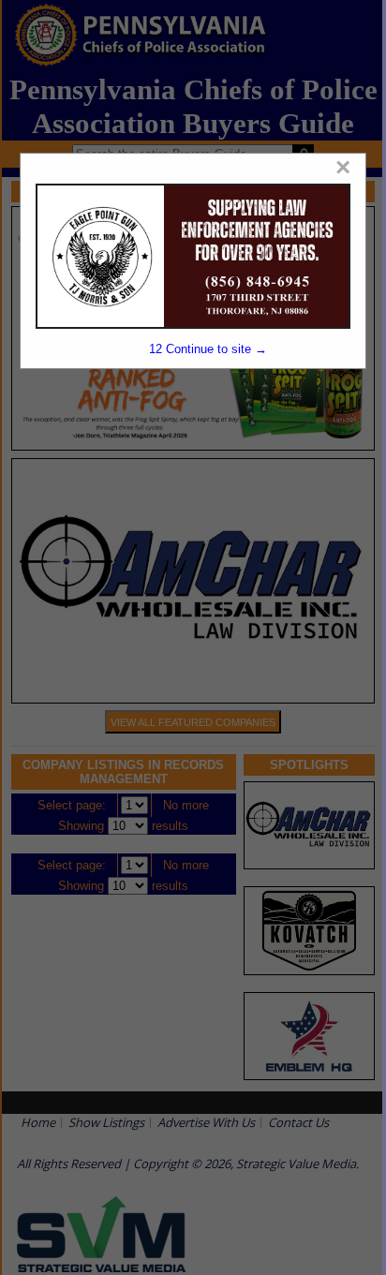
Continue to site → (207, 349)
